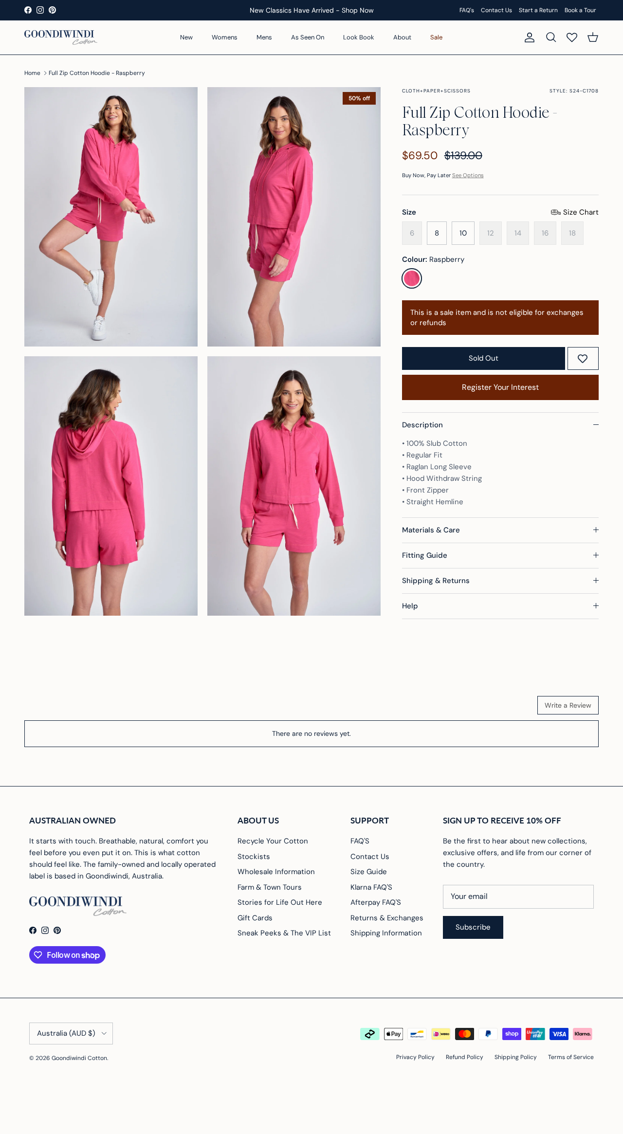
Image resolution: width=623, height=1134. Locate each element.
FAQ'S (359, 841)
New (186, 37)
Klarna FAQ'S (371, 887)
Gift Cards (255, 918)
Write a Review (568, 705)
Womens (225, 37)
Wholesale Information (276, 872)
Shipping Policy (516, 1057)
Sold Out (483, 358)
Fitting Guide (424, 555)
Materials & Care (431, 530)
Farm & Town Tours (270, 887)
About (402, 37)
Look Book (358, 37)
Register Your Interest (500, 387)
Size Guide (368, 872)
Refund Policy (464, 1057)
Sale (436, 37)
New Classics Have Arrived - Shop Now (312, 10)
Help (410, 606)
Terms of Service (571, 1057)
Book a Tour (580, 10)
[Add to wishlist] (582, 359)
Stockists (254, 856)
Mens (264, 37)
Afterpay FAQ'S (375, 902)
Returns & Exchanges (386, 918)
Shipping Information (386, 933)
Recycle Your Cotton (273, 841)
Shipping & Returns (436, 580)
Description (422, 425)
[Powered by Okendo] (68, 708)
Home (32, 73)
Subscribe (473, 927)
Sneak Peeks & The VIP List (284, 933)
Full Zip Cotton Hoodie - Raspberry (97, 73)
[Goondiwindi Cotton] (60, 37)
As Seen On (307, 37)
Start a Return (538, 10)
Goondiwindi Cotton (79, 1058)
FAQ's (466, 10)
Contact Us (496, 10)
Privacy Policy (415, 1057)
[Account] (527, 37)
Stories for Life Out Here (280, 902)
